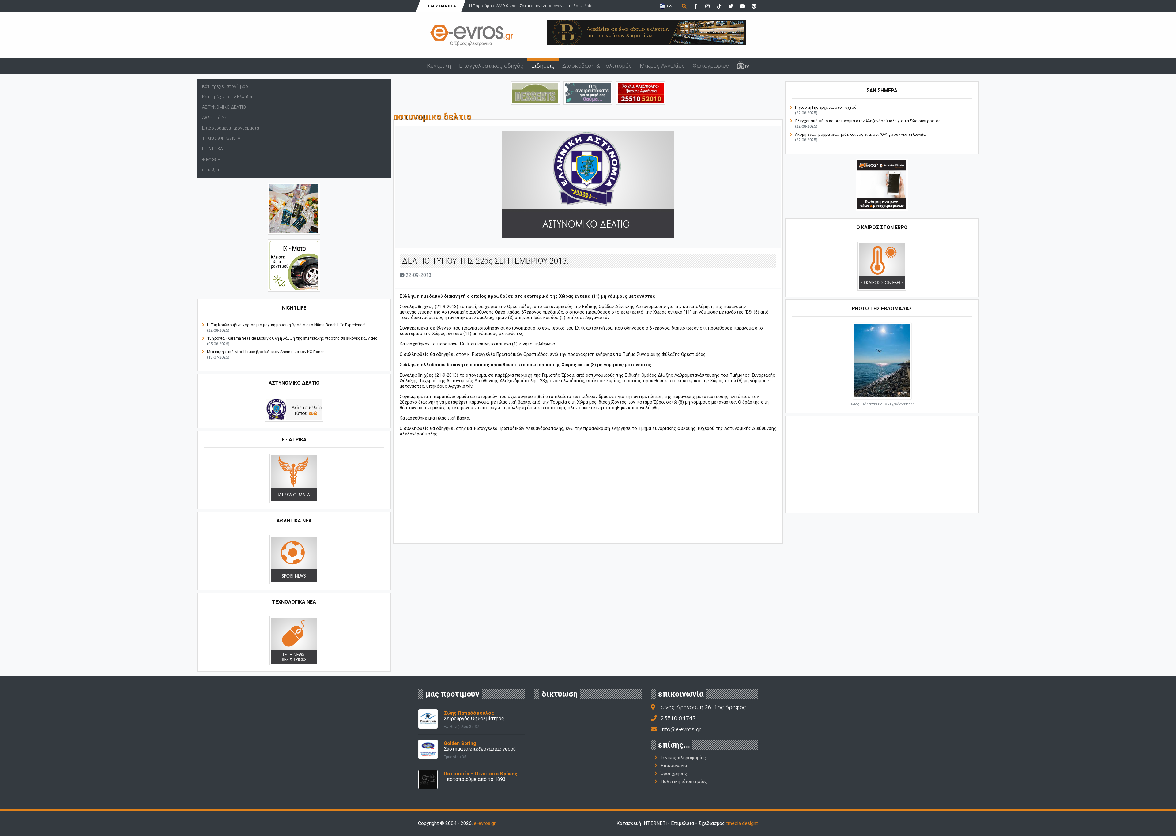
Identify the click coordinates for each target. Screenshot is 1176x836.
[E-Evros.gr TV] (743, 66)
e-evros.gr (485, 823)
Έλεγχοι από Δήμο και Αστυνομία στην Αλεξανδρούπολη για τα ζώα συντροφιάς (867, 121)
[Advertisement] (588, 496)
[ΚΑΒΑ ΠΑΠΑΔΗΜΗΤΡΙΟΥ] (294, 208)
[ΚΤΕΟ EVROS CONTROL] (294, 265)
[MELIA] (588, 93)
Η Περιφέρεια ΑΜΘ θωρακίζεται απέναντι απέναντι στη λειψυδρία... (532, 5)
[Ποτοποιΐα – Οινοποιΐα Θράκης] (428, 779)
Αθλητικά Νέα (216, 117)
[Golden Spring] (428, 749)
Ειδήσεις (543, 65)
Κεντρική (439, 65)
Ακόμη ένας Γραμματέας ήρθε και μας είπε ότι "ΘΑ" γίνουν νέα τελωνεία (860, 134)
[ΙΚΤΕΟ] (640, 93)
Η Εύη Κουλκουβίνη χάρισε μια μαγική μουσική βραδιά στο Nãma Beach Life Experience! (286, 324)
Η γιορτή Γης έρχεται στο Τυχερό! (826, 107)
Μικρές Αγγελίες (662, 65)
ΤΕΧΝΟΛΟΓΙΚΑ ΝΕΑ (221, 138)
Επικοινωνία (674, 765)
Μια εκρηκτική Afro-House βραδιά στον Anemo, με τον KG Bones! (266, 351)
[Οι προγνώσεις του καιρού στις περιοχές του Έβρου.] (882, 266)
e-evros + (211, 159)
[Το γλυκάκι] (535, 93)
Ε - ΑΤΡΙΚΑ (212, 149)
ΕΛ (669, 6)
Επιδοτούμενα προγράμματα (230, 128)
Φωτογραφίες (711, 65)
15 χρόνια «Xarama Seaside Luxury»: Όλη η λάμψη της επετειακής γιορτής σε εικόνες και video (292, 338)
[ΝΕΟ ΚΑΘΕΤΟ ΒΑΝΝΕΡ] (882, 464)
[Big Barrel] (646, 32)
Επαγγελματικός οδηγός (491, 65)
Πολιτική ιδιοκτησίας (684, 781)
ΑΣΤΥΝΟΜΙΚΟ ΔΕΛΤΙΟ (224, 107)
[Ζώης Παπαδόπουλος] (428, 718)
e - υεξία (210, 169)
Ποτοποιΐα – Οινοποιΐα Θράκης (480, 774)
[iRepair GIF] (882, 185)
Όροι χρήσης (674, 773)
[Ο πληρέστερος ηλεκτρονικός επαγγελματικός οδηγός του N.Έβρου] (471, 35)
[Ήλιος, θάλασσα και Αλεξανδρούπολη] (882, 360)
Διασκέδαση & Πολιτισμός (597, 65)
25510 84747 (678, 718)
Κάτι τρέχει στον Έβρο (225, 86)
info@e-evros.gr (681, 729)
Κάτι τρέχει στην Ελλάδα (227, 97)
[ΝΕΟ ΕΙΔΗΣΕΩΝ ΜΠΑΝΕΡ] (588, 533)
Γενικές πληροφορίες (683, 757)
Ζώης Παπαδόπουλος (469, 713)
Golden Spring (460, 743)
